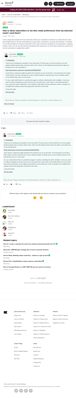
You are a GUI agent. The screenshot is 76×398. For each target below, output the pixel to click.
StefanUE (11, 233)
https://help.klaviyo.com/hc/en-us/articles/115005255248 (23, 70)
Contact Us (36, 366)
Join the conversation (14, 14)
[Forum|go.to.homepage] (9, 4)
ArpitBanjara (12, 227)
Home (3, 14)
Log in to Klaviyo (19, 319)
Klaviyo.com (17, 315)
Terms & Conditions (30, 283)
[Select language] (50, 4)
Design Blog (37, 362)
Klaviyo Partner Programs (60, 315)
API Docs (16, 355)
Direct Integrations (38, 337)
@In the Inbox (10, 92)
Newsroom (36, 351)
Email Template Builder (21, 351)
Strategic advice (8, 252)
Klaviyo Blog (17, 323)
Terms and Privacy (9, 384)
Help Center (17, 326)
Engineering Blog (38, 358)
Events (16, 347)
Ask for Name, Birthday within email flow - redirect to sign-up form (25, 255)
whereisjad (11, 210)
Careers (35, 355)
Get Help (16, 358)
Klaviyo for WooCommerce (41, 334)
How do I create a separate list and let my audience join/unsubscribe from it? (29, 244)
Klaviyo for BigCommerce (41, 323)
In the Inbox (13, 54)
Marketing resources (20, 330)
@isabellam (11, 60)
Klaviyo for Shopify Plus (40, 319)
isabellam (10, 22)
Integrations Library (58, 323)
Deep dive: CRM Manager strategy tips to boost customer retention (26, 249)
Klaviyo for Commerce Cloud (42, 326)
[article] (38, 159)
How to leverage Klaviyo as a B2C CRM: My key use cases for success (27, 267)
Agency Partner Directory (60, 319)
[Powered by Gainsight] (38, 278)
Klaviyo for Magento (39, 330)
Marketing (25, 14)
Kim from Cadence (14, 216)
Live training (17, 334)
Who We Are (37, 347)
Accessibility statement (45, 283)
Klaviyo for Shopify (39, 315)
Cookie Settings (21, 384)
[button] (2, 4)
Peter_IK (11, 222)
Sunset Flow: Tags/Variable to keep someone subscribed (22, 261)
